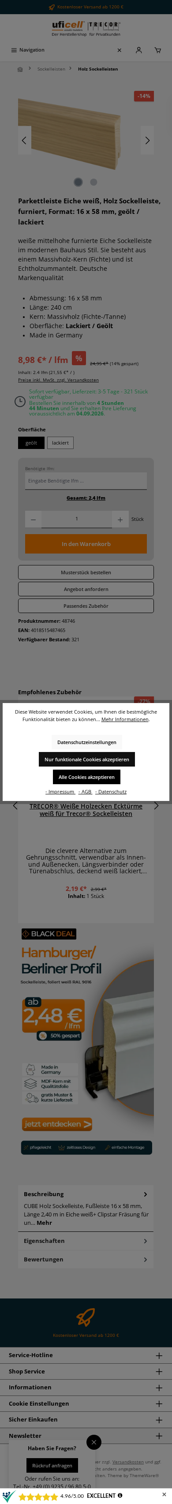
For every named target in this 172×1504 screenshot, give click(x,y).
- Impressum (60, 791)
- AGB (86, 791)
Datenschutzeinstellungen (86, 742)
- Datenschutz (111, 791)
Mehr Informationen (125, 719)
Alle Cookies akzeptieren (87, 777)
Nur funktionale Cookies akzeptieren (87, 759)
